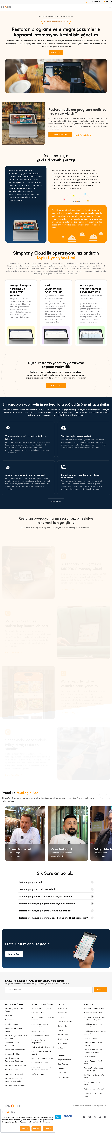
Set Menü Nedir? (91, 1038)
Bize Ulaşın (62, 1043)
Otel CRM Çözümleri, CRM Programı (16, 1037)
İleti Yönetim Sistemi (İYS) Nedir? (94, 1076)
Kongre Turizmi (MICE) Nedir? (93, 1062)
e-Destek (61, 1048)
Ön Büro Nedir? (90, 1057)
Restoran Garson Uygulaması (39, 1041)
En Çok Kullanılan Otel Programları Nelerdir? (93, 1051)
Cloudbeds (9, 1020)
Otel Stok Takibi (11, 1070)
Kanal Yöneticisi (11, 1024)
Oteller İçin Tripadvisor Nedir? (93, 1094)
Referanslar (62, 1026)
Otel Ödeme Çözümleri (15, 1086)
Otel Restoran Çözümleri (15, 1065)
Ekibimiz (61, 1017)
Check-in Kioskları (12, 1054)
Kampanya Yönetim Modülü (43, 1058)
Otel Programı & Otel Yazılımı (14, 1009)
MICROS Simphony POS (41, 1008)
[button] (110, 7)
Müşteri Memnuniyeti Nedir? (93, 1083)
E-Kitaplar (62, 1073)
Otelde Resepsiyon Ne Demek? (93, 1025)
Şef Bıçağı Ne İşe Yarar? (94, 1089)
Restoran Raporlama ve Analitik (41, 1052)
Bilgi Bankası (63, 1039)
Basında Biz (62, 1013)
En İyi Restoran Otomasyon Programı (43, 1018)
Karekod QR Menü (39, 1031)
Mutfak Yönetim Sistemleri (43, 1047)
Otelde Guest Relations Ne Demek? (95, 1032)
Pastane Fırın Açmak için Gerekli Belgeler (94, 1069)
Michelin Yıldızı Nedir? (93, 1013)
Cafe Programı (38, 1074)
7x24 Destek (63, 1035)
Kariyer (60, 1030)
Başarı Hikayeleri (64, 1060)
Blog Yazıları (63, 1064)
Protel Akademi (64, 1077)
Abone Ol (100, 990)
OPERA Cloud (10, 1015)
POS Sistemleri (38, 1013)
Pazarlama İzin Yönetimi (15, 1050)
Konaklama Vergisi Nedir (94, 1008)
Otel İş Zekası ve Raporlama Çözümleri (14, 1059)
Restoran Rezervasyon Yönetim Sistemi (41, 1025)
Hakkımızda (62, 1008)
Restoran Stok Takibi (40, 1063)
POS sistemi (31, 173)
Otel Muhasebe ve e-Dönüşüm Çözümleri (14, 1080)
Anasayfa (43, 16)
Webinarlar (62, 1068)
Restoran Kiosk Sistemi (41, 1036)
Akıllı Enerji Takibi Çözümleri (12, 1044)
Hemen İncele (15, 856)
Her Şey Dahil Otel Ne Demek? (93, 1044)
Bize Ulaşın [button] (56, 501)
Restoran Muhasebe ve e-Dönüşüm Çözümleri (42, 1068)
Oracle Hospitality (65, 1022)
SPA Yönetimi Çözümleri (15, 1074)
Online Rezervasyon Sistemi (13, 1030)
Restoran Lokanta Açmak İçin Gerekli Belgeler (94, 1018)
